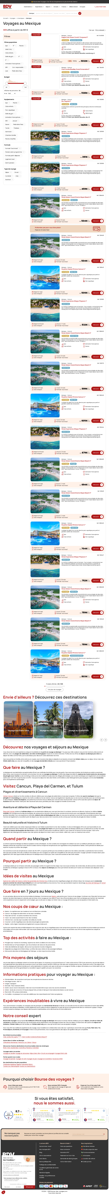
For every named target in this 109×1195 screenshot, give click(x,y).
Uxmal (103, 883)
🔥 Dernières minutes (88, 1146)
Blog (40, 1152)
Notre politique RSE (45, 1162)
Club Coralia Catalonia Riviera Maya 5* (34, 1037)
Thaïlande (6, 1064)
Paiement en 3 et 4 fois (67, 1155)
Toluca (34, 1042)
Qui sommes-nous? (45, 1146)
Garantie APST (64, 1152)
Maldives (13, 1064)
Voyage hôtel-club (61, 1053)
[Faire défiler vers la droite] (105, 739)
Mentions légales (44, 1173)
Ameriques (20, 18)
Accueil (5, 18)
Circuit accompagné (47, 1053)
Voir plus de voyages (54, 690)
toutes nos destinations (27, 1066)
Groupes (82, 7)
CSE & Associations (45, 1155)
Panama (29, 1048)
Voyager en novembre (44, 1059)
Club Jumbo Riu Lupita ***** (12, 1037)
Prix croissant (99, 30)
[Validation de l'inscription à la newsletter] (104, 1134)
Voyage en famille (9, 1053)
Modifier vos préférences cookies (47, 1176)
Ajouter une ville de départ (44, 13)
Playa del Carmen (9, 811)
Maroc (30, 1064)
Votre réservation (65, 1162)
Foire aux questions (66, 1146)
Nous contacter (65, 1149)
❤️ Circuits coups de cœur (89, 1149)
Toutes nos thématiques (11, 1066)
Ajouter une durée (71, 13)
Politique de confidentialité (47, 1165)
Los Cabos (27, 1042)
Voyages (12, 18)
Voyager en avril (21, 1059)
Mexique (31, 13)
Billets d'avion (73, 7)
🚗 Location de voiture (88, 1159)
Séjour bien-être (35, 1053)
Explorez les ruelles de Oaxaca (13, 881)
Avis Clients (42, 1159)
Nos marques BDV (45, 1149)
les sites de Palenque (93, 883)
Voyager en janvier (9, 1059)
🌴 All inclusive (85, 1155)
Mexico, (54, 896)
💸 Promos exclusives (88, 1152)
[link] (98, 7)
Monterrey (14, 1042)
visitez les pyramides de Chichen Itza (35, 881)
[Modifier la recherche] (79, 13)
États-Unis (6, 1048)
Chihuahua (6, 1042)
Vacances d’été (57, 1059)
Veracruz (21, 1042)
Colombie (35, 1048)
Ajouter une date (59, 13)
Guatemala (14, 1048)
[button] (101, 739)
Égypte (19, 1064)
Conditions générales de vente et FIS (48, 1168)
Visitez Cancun (8, 796)
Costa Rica (22, 1048)
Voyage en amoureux (22, 1053)
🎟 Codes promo (86, 1162)
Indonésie (25, 1064)
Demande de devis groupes (68, 1159)
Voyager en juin (31, 1059)
